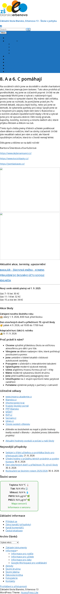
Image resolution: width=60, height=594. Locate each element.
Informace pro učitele (22, 47)
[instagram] (1, 26)
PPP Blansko (12, 408)
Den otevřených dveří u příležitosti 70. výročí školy (32, 464)
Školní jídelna (12, 62)
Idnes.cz (10, 421)
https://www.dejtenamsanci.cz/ (16, 153)
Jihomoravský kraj (15, 402)
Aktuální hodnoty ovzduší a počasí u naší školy (30, 440)
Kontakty (10, 71)
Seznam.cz (11, 418)
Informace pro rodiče (22, 43)
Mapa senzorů (19, 503)
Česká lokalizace (14, 530)
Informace (11, 40)
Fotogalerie (12, 68)
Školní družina (13, 59)
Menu (3, 33)
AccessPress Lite (29, 592)
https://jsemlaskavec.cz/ (12, 163)
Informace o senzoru (19, 507)
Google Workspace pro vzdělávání (29, 53)
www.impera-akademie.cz (19, 396)
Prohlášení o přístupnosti (13, 586)
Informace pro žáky (21, 50)
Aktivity (9, 56)
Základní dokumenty (16, 37)
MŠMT (9, 411)
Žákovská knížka (14, 65)
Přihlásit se (11, 521)
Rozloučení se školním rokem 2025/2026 (27, 470)
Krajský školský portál (17, 405)
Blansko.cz (11, 399)
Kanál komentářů (15, 527)
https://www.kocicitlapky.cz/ (14, 158)
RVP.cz (9, 414)
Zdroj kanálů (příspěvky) (18, 524)
